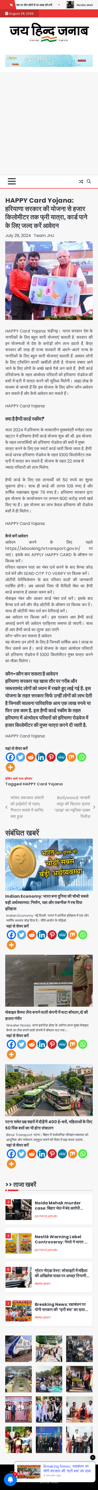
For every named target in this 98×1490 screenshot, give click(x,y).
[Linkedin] (40, 757)
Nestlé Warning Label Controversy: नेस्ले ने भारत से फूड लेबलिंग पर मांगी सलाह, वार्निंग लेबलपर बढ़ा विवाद (61, 1245)
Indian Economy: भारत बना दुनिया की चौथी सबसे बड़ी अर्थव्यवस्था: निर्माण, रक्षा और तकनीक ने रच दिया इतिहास (47, 902)
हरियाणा (28, 778)
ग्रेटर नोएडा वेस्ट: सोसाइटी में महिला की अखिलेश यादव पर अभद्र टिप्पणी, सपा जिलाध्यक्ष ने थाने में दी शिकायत (61, 1276)
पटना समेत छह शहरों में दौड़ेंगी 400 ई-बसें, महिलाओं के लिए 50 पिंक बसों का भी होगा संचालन (48, 1125)
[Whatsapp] (81, 757)
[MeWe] (61, 757)
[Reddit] (30, 757)
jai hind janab (46, 1216)
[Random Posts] (81, 181)
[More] (10, 767)
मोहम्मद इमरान (42, 1283)
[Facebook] (10, 757)
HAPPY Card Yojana (43, 784)
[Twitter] (20, 757)
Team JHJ (44, 236)
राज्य (21, 778)
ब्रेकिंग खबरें (11, 778)
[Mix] (71, 757)
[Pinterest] (51, 757)
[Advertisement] (49, 123)
